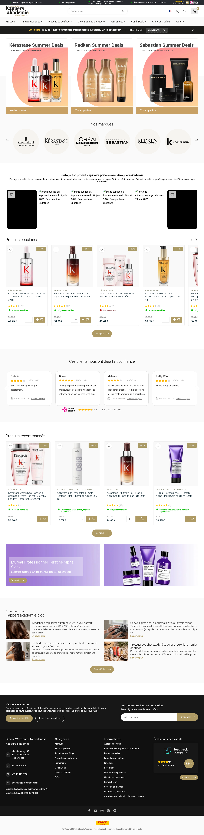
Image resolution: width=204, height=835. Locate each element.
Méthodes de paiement (115, 772)
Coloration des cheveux (90, 21)
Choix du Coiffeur (161, 21)
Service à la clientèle (19, 718)
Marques (10, 21)
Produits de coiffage (59, 21)
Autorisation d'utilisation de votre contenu (124, 796)
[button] (22, 209)
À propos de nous (112, 744)
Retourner (109, 768)
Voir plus (100, 333)
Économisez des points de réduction (121, 748)
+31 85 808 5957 (19, 765)
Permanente (117, 21)
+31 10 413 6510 (19, 774)
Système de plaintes (113, 787)
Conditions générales (114, 777)
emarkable (137, 829)
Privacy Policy (110, 782)
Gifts (178, 21)
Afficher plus (186, 777)
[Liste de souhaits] (184, 11)
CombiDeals (137, 21)
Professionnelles (112, 753)
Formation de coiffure (114, 758)
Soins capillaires (31, 21)
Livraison (108, 763)
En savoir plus (38, 636)
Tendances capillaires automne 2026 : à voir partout (62, 622)
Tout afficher (100, 669)
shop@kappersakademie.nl (25, 783)
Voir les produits (18, 110)
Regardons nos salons (49, 718)
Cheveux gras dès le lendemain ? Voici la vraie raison (161, 622)
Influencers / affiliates (114, 791)
